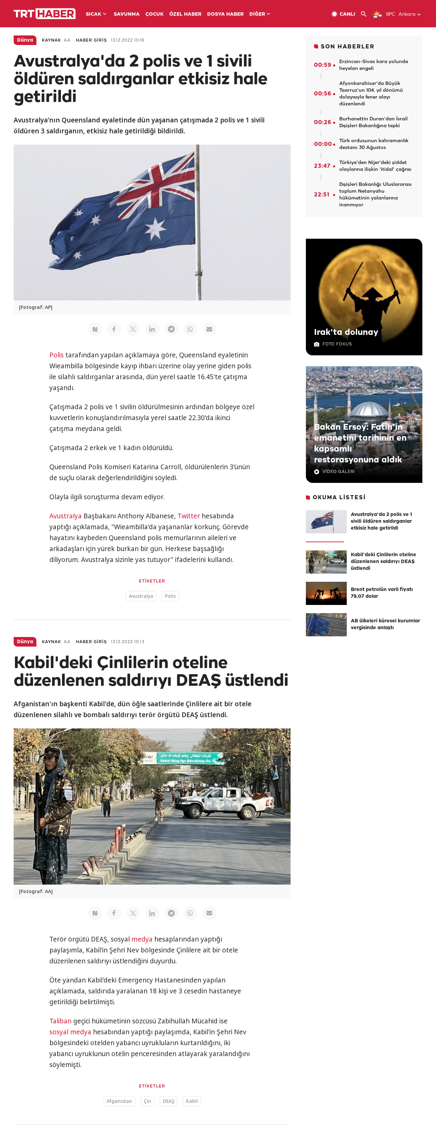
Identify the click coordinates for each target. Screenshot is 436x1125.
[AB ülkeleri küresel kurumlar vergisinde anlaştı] (326, 624)
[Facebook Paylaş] (114, 329)
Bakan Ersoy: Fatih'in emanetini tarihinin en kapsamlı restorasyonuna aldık (360, 443)
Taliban (60, 1021)
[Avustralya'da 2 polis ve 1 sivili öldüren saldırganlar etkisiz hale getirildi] (326, 521)
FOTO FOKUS (337, 344)
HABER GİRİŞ (91, 40)
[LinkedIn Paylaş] (152, 329)
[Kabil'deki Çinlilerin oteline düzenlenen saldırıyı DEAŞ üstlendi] (326, 562)
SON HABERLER (348, 47)
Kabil (192, 1101)
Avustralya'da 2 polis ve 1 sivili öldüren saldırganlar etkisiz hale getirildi (381, 521)
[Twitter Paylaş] (133, 329)
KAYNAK (51, 40)
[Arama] (366, 14)
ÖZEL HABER (185, 14)
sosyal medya (70, 1031)
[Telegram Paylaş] (171, 329)
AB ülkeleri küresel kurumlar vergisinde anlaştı (385, 625)
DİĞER (257, 14)
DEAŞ (168, 1101)
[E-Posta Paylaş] (209, 329)
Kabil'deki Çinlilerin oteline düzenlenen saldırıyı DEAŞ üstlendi (383, 561)
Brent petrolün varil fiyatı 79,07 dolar (382, 593)
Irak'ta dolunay (346, 332)
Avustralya (65, 516)
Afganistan (119, 1101)
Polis (56, 355)
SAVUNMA (127, 14)
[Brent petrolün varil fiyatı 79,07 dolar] (326, 593)
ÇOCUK (154, 14)
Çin (147, 1101)
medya (142, 939)
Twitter (188, 516)
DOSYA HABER (225, 14)
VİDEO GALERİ (339, 472)
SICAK (93, 14)
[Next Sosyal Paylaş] (95, 329)
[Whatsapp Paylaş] (190, 329)
